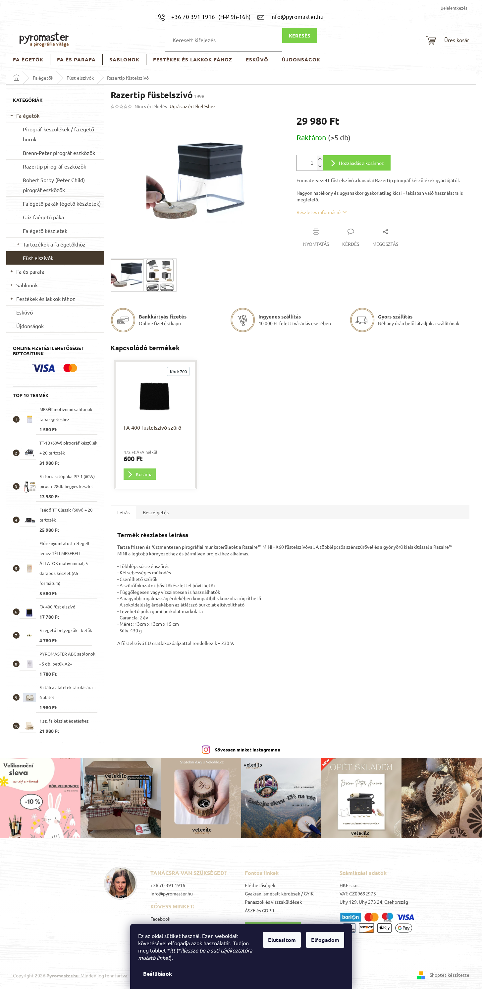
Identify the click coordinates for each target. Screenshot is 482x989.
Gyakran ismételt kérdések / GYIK (279, 893)
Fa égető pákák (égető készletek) (62, 203)
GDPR (268, 910)
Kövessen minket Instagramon (247, 749)
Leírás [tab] (123, 512)
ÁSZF (250, 910)
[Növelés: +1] (320, 159)
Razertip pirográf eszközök (54, 166)
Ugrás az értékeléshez (193, 106)
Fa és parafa (30, 271)
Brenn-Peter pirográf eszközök (59, 152)
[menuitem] (28, 59)
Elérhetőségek (260, 885)
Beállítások (157, 973)
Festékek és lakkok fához (45, 298)
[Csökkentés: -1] (320, 167)
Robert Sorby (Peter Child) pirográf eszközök (54, 185)
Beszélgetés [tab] (156, 512)
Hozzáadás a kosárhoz (361, 163)
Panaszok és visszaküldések (273, 902)
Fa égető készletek (45, 230)
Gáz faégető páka (43, 217)
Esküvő (24, 312)
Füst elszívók (38, 257)
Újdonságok (30, 325)
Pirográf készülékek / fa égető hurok (58, 134)
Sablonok (27, 285)
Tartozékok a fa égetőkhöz (54, 244)
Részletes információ (318, 212)
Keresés (299, 35)
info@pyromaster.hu (171, 893)
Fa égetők (27, 115)
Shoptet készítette (449, 975)
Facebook (160, 919)
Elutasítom (282, 939)
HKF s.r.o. (349, 885)
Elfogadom (325, 939)
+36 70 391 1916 (167, 885)
